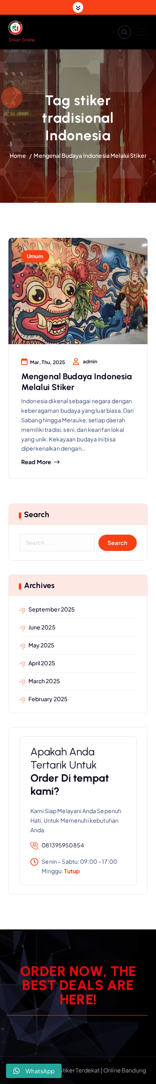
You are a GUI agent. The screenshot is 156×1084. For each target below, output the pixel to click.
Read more (36, 462)
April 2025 (41, 662)
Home (18, 155)
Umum (35, 256)
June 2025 (42, 627)
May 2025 (41, 645)
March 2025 (44, 680)
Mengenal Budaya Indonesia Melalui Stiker (90, 155)
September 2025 (51, 609)
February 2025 (48, 698)
